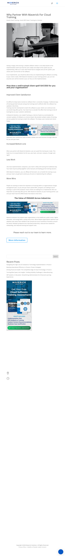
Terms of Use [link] (37, 362)
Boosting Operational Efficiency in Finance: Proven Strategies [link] (24, 267)
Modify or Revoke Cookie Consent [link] (37, 547)
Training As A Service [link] (36, 20)
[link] (13, 3)
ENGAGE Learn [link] (38, 346)
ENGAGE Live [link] (37, 352)
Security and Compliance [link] (41, 365)
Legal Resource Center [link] (40, 368)
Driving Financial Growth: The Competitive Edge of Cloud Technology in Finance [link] (29, 270)
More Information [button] (17, 240)
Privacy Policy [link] (22, 547)
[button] (57, 4)
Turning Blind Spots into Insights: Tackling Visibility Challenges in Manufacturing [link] (29, 272)
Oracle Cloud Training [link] (13, 20)
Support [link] (36, 359)
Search (56, 256)
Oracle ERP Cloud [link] (24, 20)
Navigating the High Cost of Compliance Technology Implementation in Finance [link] (29, 264)
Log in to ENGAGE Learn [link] (40, 349)
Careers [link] (36, 355)
